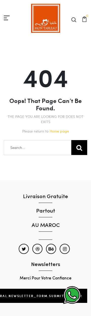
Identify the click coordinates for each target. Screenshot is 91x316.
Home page (59, 131)
